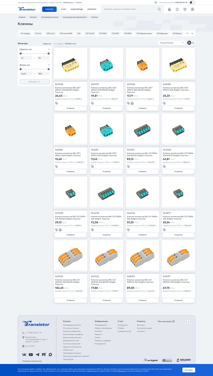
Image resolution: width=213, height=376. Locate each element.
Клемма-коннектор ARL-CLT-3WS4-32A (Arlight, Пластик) (142, 217)
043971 (167, 213)
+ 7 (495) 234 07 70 (180, 2)
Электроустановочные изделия (76, 356)
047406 (131, 84)
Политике (121, 371)
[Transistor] (27, 8)
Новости (98, 334)
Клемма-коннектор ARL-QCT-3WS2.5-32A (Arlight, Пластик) (104, 154)
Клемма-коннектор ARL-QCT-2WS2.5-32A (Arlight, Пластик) (68, 154)
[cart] (185, 9)
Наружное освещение (72, 347)
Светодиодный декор (72, 353)
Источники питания (71, 328)
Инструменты (100, 344)
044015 (131, 213)
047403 (59, 276)
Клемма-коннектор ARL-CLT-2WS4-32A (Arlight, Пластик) (178, 217)
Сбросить (47, 43)
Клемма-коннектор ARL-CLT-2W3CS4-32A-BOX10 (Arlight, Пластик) (67, 282)
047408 (59, 84)
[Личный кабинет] (192, 9)
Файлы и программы (103, 328)
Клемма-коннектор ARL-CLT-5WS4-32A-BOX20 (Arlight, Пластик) (142, 154)
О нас (63, 9)
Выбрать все (70, 43)
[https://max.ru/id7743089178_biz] (50, 355)
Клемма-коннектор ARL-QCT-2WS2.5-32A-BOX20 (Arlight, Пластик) (140, 90)
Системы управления (72, 331)
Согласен (189, 370)
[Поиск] (159, 9)
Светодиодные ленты (72, 325)
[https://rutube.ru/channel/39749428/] (44, 355)
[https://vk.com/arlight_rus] (24, 355)
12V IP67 (115, 33)
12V (78, 33)
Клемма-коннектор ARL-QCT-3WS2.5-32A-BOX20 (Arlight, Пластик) (104, 90)
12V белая (177, 33)
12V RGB (127, 33)
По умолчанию (166, 43)
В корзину (70, 108)
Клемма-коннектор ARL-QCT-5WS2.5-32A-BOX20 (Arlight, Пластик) (68, 90)
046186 (167, 84)
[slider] (21, 53)
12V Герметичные (144, 33)
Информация (68, 2)
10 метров (25, 33)
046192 (131, 276)
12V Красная (162, 33)
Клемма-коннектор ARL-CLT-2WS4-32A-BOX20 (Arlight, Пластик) (70, 217)
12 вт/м (38, 33)
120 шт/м (51, 33)
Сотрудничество (124, 331)
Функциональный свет (72, 337)
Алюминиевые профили (73, 334)
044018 (95, 213)
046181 (94, 149)
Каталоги (98, 331)
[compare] (169, 9)
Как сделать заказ (144, 328)
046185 (59, 149)
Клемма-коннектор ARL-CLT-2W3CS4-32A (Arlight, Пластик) (140, 281)
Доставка (141, 325)
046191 (166, 276)
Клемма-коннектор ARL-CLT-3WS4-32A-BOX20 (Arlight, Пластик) (178, 154)
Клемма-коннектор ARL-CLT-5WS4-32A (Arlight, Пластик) (106, 217)
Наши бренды (77, 9)
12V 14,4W (90, 33)
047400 (167, 149)
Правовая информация (31, 361)
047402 (95, 276)
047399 (59, 213)
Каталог (49, 9)
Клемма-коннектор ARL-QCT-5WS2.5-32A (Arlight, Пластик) (176, 89)
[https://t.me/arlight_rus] (37, 355)
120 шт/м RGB (66, 33)
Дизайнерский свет (71, 340)
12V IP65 (102, 33)
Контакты (92, 9)
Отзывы (121, 328)
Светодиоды (68, 359)
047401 (131, 149)
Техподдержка (101, 325)
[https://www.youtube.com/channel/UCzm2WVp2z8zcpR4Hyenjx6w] (31, 355)
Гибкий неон (68, 350)
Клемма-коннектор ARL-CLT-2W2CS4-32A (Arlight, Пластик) (176, 281)
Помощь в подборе (103, 340)
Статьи (97, 337)
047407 (95, 84)
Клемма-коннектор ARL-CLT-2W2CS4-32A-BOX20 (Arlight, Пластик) (103, 282)
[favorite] (177, 9)
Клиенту (78, 2)
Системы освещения (71, 344)
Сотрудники (123, 325)
